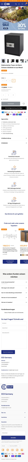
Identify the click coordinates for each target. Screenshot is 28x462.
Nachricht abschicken (8, 352)
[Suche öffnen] (16, 4)
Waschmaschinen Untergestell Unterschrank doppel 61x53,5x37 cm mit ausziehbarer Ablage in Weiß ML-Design (10, 250)
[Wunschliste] (22, 4)
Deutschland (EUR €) (13, 446)
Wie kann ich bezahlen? (6, 302)
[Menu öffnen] (2, 4)
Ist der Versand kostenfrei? (7, 282)
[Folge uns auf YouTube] (12, 450)
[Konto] (19, 4)
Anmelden (13, 438)
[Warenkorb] (25, 4)
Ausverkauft (11, 104)
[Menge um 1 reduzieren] (3, 95)
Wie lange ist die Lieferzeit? (7, 288)
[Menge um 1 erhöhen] (13, 95)
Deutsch (3, 446)
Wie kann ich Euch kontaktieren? (9, 297)
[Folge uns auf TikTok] (17, 450)
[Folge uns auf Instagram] (7, 450)
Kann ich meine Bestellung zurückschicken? (11, 292)
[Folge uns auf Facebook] (2, 450)
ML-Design (5, 254)
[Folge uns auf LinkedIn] (22, 450)
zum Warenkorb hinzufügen (10, 261)
